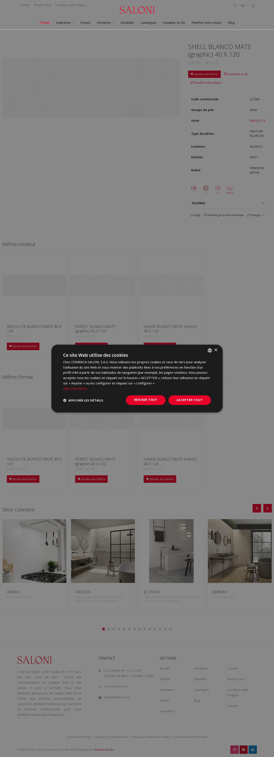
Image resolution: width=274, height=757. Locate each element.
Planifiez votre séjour (207, 23)
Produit (44, 23)
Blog (231, 23)
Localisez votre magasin (70, 5)
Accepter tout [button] (190, 400)
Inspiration (63, 23)
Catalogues (148, 23)
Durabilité (127, 23)
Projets (85, 23)
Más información (75, 388)
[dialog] (137, 379)
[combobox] (210, 350)
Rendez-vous (42, 5)
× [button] (215, 350)
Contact (24, 5)
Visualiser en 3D (174, 23)
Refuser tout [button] (145, 400)
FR (243, 5)
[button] (83, 400)
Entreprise (104, 23)
